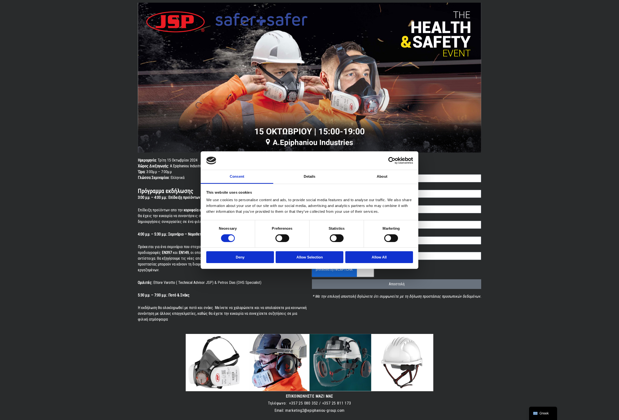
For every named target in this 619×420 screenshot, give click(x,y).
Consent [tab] (237, 176)
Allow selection (309, 257)
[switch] (282, 238)
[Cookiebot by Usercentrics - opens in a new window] (392, 160)
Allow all (379, 257)
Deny (240, 257)
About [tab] (382, 176)
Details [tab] (310, 176)
